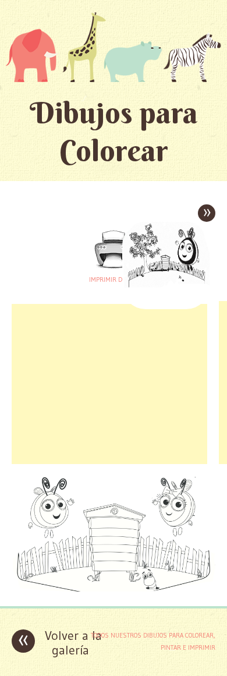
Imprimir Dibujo (113, 279)
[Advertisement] (109, 382)
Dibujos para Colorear (114, 131)
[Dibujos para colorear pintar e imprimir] (113, 47)
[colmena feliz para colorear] (113, 588)
